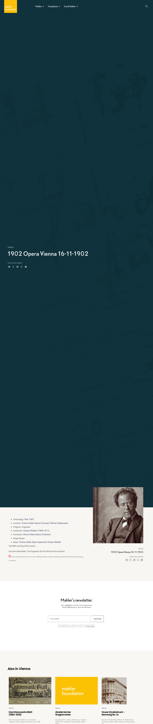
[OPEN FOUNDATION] (59, 6)
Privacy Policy (90, 627)
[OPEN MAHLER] (43, 6)
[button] (9, 266)
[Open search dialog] (146, 6)
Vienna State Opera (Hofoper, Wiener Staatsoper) (45, 523)
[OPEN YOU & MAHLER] (77, 6)
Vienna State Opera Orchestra (37, 534)
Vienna (11, 247)
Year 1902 (29, 519)
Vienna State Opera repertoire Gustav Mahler (40, 542)
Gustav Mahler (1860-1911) (36, 530)
